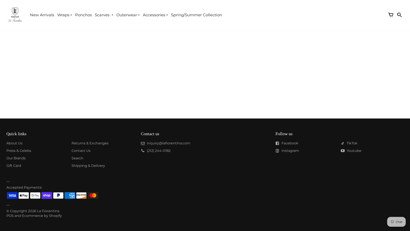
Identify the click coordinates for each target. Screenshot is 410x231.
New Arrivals (42, 15)
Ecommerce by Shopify (42, 216)
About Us (14, 143)
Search (77, 158)
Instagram (290, 151)
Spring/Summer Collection (196, 15)
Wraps (63, 15)
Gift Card (13, 166)
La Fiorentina (48, 211)
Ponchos (83, 15)
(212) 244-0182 (159, 151)
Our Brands (16, 158)
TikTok (352, 143)
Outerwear (126, 15)
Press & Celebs (18, 151)
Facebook (289, 143)
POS (10, 216)
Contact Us (81, 151)
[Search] (399, 15)
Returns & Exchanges (90, 143)
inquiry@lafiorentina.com (168, 143)
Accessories (154, 15)
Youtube (354, 151)
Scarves (103, 15)
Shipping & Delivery (88, 166)
